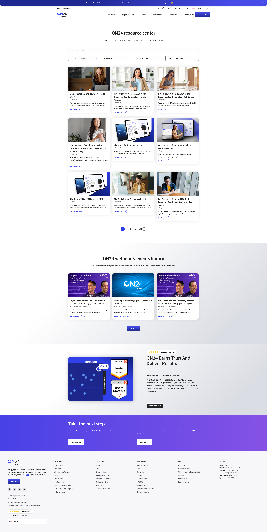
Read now (176, 3)
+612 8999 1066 (230, 478)
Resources (66, 8)
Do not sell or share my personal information (24, 506)
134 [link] (140, 229)
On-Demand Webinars (103, 479)
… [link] (135, 229)
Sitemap (11, 495)
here (27, 475)
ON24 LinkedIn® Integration (64, 489)
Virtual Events (59, 479)
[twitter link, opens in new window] (14, 489)
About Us (181, 465)
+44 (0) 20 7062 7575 (232, 473)
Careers (181, 475)
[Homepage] (62, 15)
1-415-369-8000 (235, 468)
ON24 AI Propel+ (60, 492)
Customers (157, 14)
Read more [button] (74, 109)
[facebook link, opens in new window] (9, 489)
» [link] (144, 229)
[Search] (163, 8)
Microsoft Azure (142, 465)
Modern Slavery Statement (17, 502)
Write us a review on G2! (20, 516)
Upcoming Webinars (103, 475)
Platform (111, 14)
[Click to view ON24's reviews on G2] (162, 352)
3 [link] (131, 229)
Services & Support (174, 8)
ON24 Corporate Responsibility (189, 472)
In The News (182, 479)
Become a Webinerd (103, 489)
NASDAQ (140, 482)
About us (187, 14)
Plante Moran (142, 479)
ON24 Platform (59, 465)
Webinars (57, 468)
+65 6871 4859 (232, 475)
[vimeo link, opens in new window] (19, 489)
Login (186, 8)
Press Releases (183, 482)
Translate (57, 475)
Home (59, 8)
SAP (138, 468)
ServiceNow (141, 485)
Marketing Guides (102, 482)
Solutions (142, 14)
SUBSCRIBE (14, 482)
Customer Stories (143, 492)
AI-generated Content (62, 472)
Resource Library (102, 472)
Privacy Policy (13, 499)
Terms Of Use (20, 495)
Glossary (99, 485)
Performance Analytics (62, 485)
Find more (133, 329)
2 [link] (127, 229)
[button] (262, 3)
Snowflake (140, 472)
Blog (97, 468)
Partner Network (184, 468)
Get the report (155, 406)
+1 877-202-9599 (233, 470)
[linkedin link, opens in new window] (24, 489)
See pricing (144, 442)
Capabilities (126, 14)
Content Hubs (59, 482)
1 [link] (123, 229)
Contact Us (223, 465)
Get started (202, 15)
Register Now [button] (75, 316)
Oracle (139, 475)
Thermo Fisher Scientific (145, 489)
